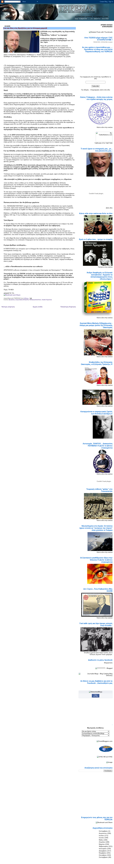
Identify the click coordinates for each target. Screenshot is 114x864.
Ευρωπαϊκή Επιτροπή (22, 299)
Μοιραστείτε (108, 663)
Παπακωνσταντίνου (35, 299)
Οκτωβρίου (103, 855)
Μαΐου (101, 840)
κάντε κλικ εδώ (105, 90)
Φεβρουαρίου (103, 846)
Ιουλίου (101, 835)
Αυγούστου (103, 833)
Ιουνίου (101, 838)
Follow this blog (95, 695)
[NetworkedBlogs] (95, 692)
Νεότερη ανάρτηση (8, 307)
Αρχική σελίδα (37, 307)
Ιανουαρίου (103, 848)
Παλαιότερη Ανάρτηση (68, 307)
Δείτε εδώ (109, 208)
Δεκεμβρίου (103, 851)
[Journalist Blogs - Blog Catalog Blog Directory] (95, 675)
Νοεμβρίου (102, 853)
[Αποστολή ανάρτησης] (30, 298)
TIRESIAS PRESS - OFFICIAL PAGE (100, 42)
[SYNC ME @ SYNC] (104, 757)
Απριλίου (102, 842)
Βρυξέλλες (12, 299)
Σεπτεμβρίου (103, 831)
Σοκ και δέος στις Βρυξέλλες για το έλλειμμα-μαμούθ (25, 28)
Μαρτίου (102, 844)
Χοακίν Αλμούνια (47, 299)
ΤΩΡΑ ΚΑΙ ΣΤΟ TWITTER (103, 143)
